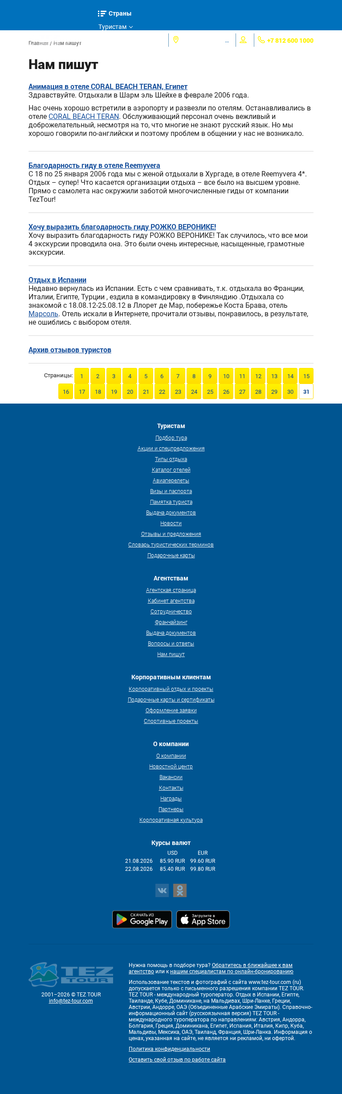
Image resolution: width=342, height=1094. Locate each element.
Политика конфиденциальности (169, 1049)
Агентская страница (171, 589)
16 (66, 391)
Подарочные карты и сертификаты (171, 699)
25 (210, 391)
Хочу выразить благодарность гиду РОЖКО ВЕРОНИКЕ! (122, 226)
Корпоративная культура (171, 819)
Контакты (171, 787)
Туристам (112, 26)
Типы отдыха (171, 458)
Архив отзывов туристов (69, 349)
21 (146, 391)
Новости (171, 523)
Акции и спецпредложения (171, 448)
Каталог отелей (171, 469)
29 (274, 391)
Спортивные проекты (171, 720)
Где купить (114, 53)
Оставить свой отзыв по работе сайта (177, 1060)
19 (114, 391)
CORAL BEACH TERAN (84, 116)
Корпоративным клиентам (122, 68)
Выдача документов (171, 512)
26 (226, 391)
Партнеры (171, 808)
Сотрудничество (171, 611)
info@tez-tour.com (71, 1001)
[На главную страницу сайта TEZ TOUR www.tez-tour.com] (44, 40)
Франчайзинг (171, 621)
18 (98, 391)
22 (162, 391)
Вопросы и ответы (171, 643)
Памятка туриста (171, 501)
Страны (120, 13)
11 (242, 376)
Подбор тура (171, 437)
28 (258, 391)
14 (290, 376)
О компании (171, 755)
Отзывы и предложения (171, 533)
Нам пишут (171, 653)
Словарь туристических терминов (171, 544)
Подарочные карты (171, 555)
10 (226, 376)
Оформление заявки (171, 710)
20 (130, 391)
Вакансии (171, 776)
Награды (171, 798)
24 (194, 391)
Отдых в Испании (57, 279)
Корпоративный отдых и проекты (171, 688)
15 (306, 376)
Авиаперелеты (171, 480)
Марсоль (43, 314)
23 (178, 391)
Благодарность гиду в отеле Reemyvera (94, 165)
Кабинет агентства (171, 600)
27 (242, 391)
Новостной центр (171, 766)
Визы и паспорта (171, 490)
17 (82, 391)
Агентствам (115, 40)
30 (290, 391)
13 (274, 376)
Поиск (80, 40)
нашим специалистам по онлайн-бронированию (231, 971)
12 (258, 376)
